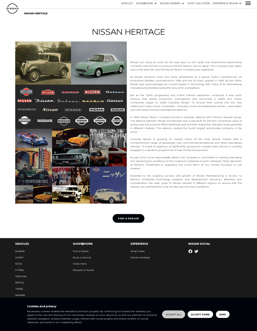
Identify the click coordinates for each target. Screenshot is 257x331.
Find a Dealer (81, 251)
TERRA (19, 288)
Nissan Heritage (140, 257)
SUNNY (19, 257)
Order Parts (80, 263)
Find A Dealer (128, 218)
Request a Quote (83, 270)
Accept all (173, 314)
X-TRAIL (19, 270)
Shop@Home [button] (144, 3)
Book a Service (82, 257)
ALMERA (20, 251)
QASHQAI (20, 276)
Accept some (200, 314)
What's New (138, 251)
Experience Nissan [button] (225, 3)
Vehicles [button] (127, 3)
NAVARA (20, 295)
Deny (222, 314)
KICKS (18, 263)
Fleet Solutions (199, 3)
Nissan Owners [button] (170, 3)
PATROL (19, 282)
